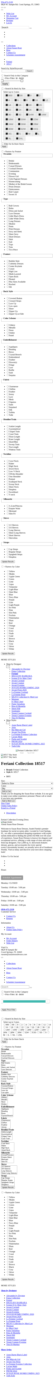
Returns (9, 918)
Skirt (11, 239)
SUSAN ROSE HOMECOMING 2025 (28, 744)
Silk (10, 410)
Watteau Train (14, 450)
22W (35, 119)
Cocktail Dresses (16, 168)
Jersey (11, 394)
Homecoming (14, 181)
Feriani (15, 674)
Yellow (12, 571)
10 (36, 100)
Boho (11, 208)
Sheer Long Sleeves (17, 533)
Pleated (12, 279)
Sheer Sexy (13, 234)
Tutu (11, 247)
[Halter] (7, 1146)
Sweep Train (14, 444)
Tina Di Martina (18, 718)
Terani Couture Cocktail (21, 713)
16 (20, 105)
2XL (21, 138)
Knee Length (14, 439)
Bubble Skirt (14, 261)
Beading (12, 349)
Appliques (13, 347)
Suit (10, 242)
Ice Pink (12, 607)
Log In (9, 23)
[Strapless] (7, 1185)
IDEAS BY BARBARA (22, 676)
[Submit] (30, 28)
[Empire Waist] (7, 1157)
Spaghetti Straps (15, 554)
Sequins (12, 375)
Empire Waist (14, 508)
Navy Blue (13, 597)
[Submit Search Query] (31, 987)
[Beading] (7, 1111)
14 (9, 105)
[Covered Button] (8, 1086)
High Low (13, 271)
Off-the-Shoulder (16, 474)
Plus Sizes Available (17, 282)
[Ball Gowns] (8, 1063)
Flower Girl (14, 176)
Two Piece (13, 250)
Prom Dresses (14, 187)
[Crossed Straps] (8, 1088)
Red (10, 623)
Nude (11, 633)
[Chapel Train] (6, 1136)
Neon (11, 330)
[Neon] (4, 1102)
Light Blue (13, 589)
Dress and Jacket (16, 211)
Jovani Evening (18, 685)
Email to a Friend (8, 808)
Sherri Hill (16, 708)
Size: (3, 781)
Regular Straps (15, 552)
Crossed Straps (15, 301)
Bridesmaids (14, 163)
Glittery (12, 325)
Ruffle (11, 370)
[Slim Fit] (7, 1162)
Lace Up (12, 303)
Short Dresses (14, 237)
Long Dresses (14, 221)
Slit (10, 287)
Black (11, 641)
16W (43, 114)
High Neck (13, 466)
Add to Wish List (8, 801)
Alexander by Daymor (21, 669)
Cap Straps (13, 549)
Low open (13, 306)
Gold (11, 636)
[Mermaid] (7, 1159)
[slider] (47, 1001)
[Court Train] (6, 1139)
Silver (11, 646)
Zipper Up (13, 311)
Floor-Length (14, 437)
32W (23, 129)
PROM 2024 (17, 741)
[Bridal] (11, 1051)
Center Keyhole (15, 266)
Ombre (12, 333)
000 (10, 95)
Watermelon (14, 618)
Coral (11, 628)
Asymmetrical (14, 429)
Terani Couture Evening (21, 715)
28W (35, 124)
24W (10, 124)
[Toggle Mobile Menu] (2, 957)
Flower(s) (13, 362)
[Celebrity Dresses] (9, 1077)
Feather (12, 360)
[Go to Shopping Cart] (2, 7)
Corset (11, 269)
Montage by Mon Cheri (17, 700)
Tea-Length (13, 447)
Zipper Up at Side (16, 314)
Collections (11, 963)
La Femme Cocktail (20, 692)
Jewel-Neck (14, 469)
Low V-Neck (14, 471)
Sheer (11, 309)
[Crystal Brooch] (7, 1116)
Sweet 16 (13, 194)
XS (10, 133)
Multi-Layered (15, 274)
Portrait (12, 479)
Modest (12, 224)
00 (21, 95)
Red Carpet (13, 192)
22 (9, 110)
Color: (3, 786)
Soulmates (16, 711)
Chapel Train (14, 431)
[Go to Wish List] (5, 7)
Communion (14, 171)
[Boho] (8, 1065)
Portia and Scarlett (19, 739)
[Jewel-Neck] (7, 1150)
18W (10, 119)
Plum (11, 620)
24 (20, 110)
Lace (11, 367)
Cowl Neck (13, 461)
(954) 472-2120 (7, 909)
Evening (12, 174)
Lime (11, 582)
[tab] (29, 691)
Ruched (12, 284)
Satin (11, 405)
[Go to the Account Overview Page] (2, 9)
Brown (12, 638)
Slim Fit (12, 514)
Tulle (11, 415)
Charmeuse (13, 386)
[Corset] (9, 1081)
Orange (12, 626)
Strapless (12, 489)
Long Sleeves (14, 530)
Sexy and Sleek (15, 231)
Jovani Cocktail (18, 681)
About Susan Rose (14, 968)
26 (30, 110)
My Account (11, 16)
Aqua (11, 584)
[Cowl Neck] (7, 1144)
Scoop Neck (14, 484)
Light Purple (14, 605)
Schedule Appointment (12, 878)
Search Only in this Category (16, 75)
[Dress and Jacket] (8, 1067)
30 (9, 114)
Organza (12, 402)
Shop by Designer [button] (13, 664)
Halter (11, 464)
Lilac (11, 602)
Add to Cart (6, 791)
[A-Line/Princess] (7, 1155)
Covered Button (15, 298)
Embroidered (14, 357)
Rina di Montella (18, 706)
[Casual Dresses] (11, 1056)
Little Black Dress (16, 216)
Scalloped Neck (15, 482)
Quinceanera (14, 189)
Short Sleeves (14, 535)
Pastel (11, 335)
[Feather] (5, 1125)
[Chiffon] (5, 1123)
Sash (11, 373)
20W (23, 119)
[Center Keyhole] (9, 1079)
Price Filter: (10, 78)
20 (40, 105)
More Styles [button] (11, 720)
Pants (11, 226)
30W (10, 129)
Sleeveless (13, 538)
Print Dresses (14, 229)
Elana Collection (18, 671)
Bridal (11, 161)
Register (9, 20)
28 (40, 110)
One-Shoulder (15, 476)
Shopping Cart (12, 18)
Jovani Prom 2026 (19, 690)
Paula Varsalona (18, 704)
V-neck (12, 495)
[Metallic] (4, 1100)
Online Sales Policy (9, 806)
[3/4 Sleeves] (9, 1169)
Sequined (13, 407)
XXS (35, 129)
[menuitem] (29, 13)
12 (46, 100)
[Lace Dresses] (8, 1070)
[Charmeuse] (5, 1121)
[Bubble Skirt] (9, 1074)
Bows (11, 352)
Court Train (13, 434)
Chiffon (12, 389)
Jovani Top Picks (19, 732)
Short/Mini (13, 442)
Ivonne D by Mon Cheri (22, 678)
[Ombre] (4, 1104)
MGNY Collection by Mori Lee (25, 697)
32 (20, 114)
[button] (11, 45)
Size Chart (5, 803)
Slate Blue (13, 592)
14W (31, 114)
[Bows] (7, 1113)
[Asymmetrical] (6, 1134)
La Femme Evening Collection (24, 734)
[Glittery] (4, 1097)
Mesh (11, 399)
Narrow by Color (12, 567)
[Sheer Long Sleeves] (9, 1173)
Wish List (10, 13)
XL (9, 138)
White (11, 649)
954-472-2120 (7, 2)
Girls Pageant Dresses (18, 179)
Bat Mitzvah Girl (19, 730)
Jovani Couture (18, 683)
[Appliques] (7, 1109)
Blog (8, 973)
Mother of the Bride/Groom (20, 184)
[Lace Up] (8, 1090)
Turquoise (13, 587)
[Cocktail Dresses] (11, 1058)
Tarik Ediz (16, 746)
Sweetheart (13, 492)
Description (11, 813)
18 (30, 105)
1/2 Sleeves (13, 525)
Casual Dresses (15, 166)
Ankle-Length (15, 426)
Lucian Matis (17, 737)
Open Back (13, 276)
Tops (11, 244)
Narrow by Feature (13, 151)
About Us (10, 927)
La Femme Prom (18, 694)
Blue (11, 595)
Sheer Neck (14, 487)
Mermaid (12, 511)
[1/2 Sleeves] (9, 1167)
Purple (11, 600)
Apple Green (14, 576)
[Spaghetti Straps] (7, 1182)
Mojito (12, 574)
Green (11, 579)
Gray (11, 644)
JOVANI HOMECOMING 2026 (25, 688)
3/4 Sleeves (13, 528)
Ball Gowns (14, 206)
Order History (12, 941)
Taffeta (12, 412)
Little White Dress (16, 219)
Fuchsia (12, 615)
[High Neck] (7, 1148)
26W (23, 124)
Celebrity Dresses (16, 264)
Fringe (11, 365)
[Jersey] (5, 1127)
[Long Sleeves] (9, 1171)
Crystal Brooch (15, 354)
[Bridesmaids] (11, 1054)
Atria (14, 727)
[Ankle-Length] (6, 1132)
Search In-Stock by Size (15, 88)
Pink (11, 610)
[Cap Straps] (7, 1178)
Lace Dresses (14, 213)
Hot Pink (13, 613)
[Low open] (8, 1093)
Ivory (11, 631)
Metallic (12, 328)
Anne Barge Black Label (22, 725)
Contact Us (11, 916)
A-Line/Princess (15, 506)
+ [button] (8, 666)
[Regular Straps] (7, 1180)
